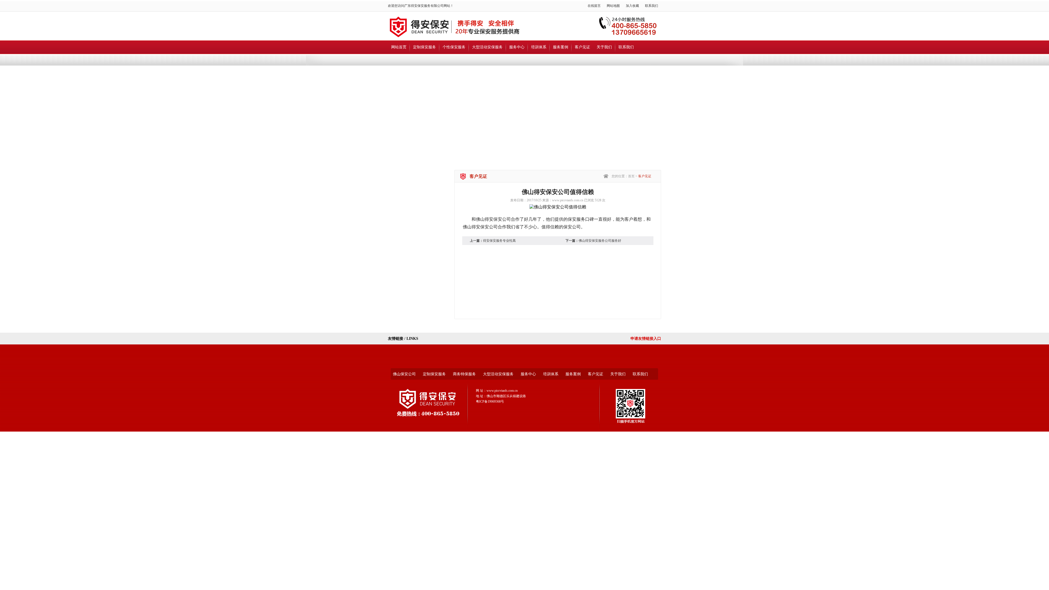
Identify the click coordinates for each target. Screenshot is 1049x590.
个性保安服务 (454, 47)
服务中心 (516, 47)
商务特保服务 (464, 374)
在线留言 (594, 6)
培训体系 (538, 47)
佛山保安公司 (404, 374)
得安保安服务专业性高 (499, 241)
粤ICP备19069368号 (490, 401)
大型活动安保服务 (487, 47)
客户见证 (582, 47)
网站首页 (398, 47)
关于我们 (604, 47)
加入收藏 (632, 6)
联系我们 (651, 6)
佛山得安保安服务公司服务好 (600, 241)
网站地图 (613, 6)
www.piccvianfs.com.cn (567, 200)
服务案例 (560, 47)
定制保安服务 (424, 47)
